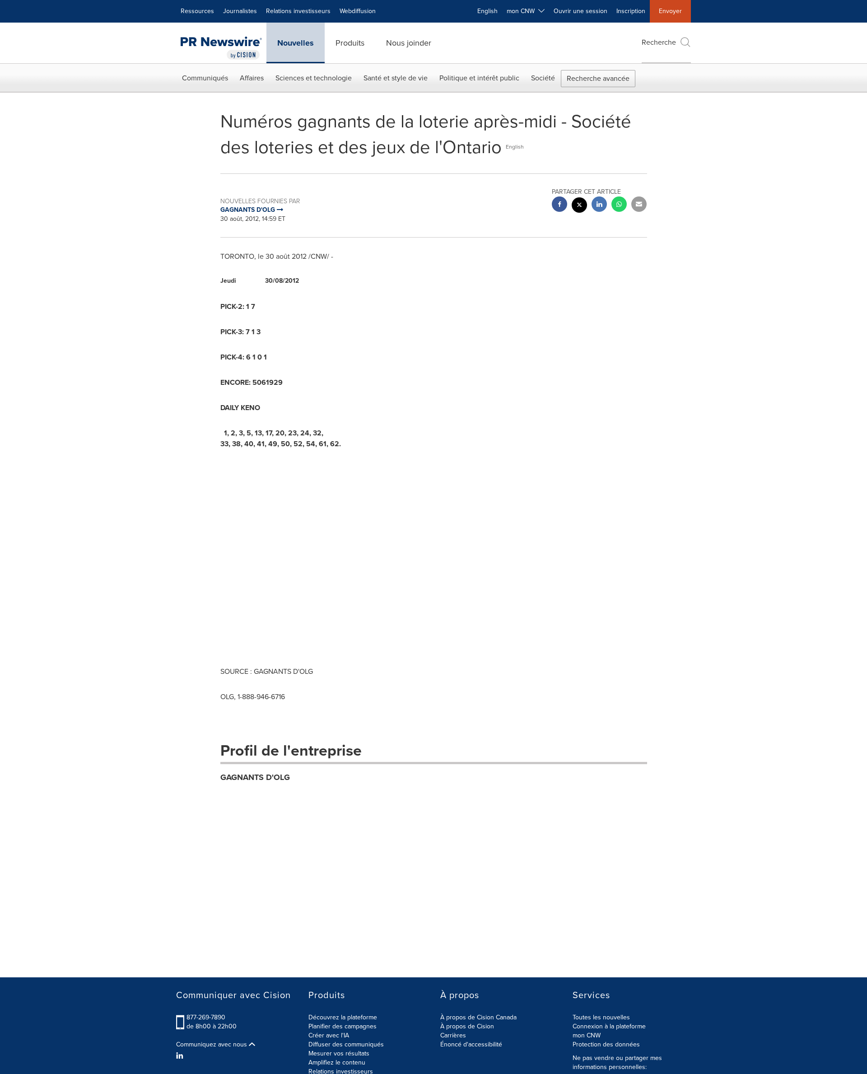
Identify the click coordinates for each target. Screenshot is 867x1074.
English (487, 11)
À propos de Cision (467, 1026)
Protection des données (606, 1044)
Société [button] (543, 78)
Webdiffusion (358, 11)
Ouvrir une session (580, 11)
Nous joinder (408, 43)
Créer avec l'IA (328, 1035)
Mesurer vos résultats (338, 1053)
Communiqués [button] (205, 78)
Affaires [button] (252, 78)
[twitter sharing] (579, 206)
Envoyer (670, 11)
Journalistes (240, 11)
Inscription (630, 11)
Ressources (197, 11)
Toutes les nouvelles (601, 1017)
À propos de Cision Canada (478, 1017)
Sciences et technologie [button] (313, 78)
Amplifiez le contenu (336, 1062)
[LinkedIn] (181, 1055)
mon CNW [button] (522, 11)
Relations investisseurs (298, 11)
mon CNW (587, 1035)
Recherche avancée (598, 78)
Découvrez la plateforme (342, 1017)
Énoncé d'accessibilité (471, 1044)
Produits (350, 43)
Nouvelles (295, 43)
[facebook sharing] (559, 205)
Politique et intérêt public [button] (479, 78)
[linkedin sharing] (599, 205)
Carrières (453, 1035)
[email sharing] (639, 205)
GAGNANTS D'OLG (255, 777)
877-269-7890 (205, 1017)
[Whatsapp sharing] (619, 205)
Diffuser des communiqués (346, 1044)
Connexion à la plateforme (609, 1026)
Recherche (659, 42)
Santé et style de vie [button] (396, 78)
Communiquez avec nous (212, 1044)
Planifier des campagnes (342, 1026)
